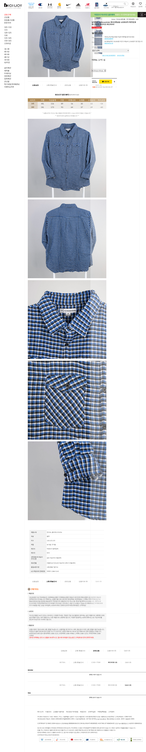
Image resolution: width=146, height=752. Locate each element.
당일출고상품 (9, 20)
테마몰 (6, 70)
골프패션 (7, 67)
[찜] (114, 82)
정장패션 (7, 76)
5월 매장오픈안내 (119, 7)
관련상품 (68, 85)
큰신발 (6, 81)
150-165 (7, 40)
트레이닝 (7, 73)
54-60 (6, 59)
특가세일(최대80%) (12, 84)
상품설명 (35, 85)
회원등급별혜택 (109, 38)
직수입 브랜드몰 (120, 19)
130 (5, 35)
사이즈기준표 (120, 55)
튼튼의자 (7, 22)
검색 (125, 4)
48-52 (6, 57)
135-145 (7, 38)
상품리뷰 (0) (83, 85)
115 (5, 29)
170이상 (7, 43)
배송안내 (83, 712)
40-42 (6, 51)
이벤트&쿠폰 (9, 86)
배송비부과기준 (109, 43)
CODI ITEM (95, 662)
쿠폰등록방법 (101, 712)
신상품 (6, 17)
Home (113, 19)
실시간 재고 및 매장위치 (109, 55)
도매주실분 (92, 712)
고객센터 (111, 712)
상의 (137, 19)
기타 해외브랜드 (130, 19)
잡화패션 (7, 78)
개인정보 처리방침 (72, 712)
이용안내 (48, 712)
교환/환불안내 (51, 85)
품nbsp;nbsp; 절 (99, 70)
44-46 (6, 54)
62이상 (7, 62)
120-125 (7, 32)
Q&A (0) (127, 651)
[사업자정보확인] (101, 719)
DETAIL (63, 662)
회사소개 (40, 712)
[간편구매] (105, 82)
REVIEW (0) (112, 662)
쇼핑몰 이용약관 (58, 712)
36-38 (6, 48)
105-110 (7, 27)
